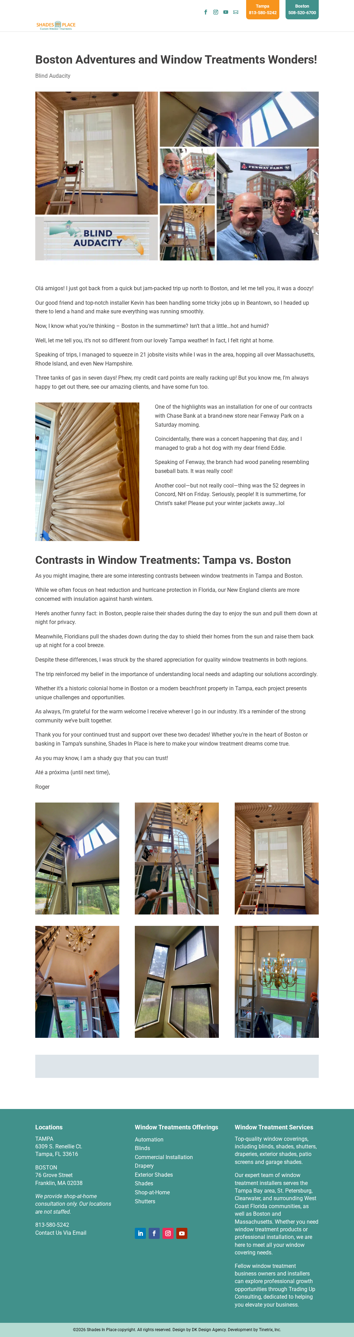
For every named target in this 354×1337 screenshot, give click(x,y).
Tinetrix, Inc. (270, 1329)
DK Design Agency (209, 1329)
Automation (149, 1139)
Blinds (142, 1148)
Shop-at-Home (152, 1192)
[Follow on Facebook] (154, 1233)
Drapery (144, 1166)
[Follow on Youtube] (181, 1233)
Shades (144, 1183)
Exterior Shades (154, 1175)
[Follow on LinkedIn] (140, 1233)
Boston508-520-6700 (302, 9)
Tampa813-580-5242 (263, 9)
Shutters (145, 1201)
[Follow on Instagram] (168, 1233)
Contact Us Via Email (60, 1233)
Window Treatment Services (274, 1127)
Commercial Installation (164, 1157)
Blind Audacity (53, 76)
